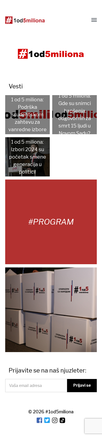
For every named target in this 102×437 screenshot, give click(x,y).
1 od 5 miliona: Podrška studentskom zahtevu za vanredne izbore (27, 114)
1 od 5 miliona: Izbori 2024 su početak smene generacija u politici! (27, 157)
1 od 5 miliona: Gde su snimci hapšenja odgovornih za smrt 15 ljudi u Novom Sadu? (74, 114)
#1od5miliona (59, 411)
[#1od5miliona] (25, 20)
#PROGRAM (51, 222)
